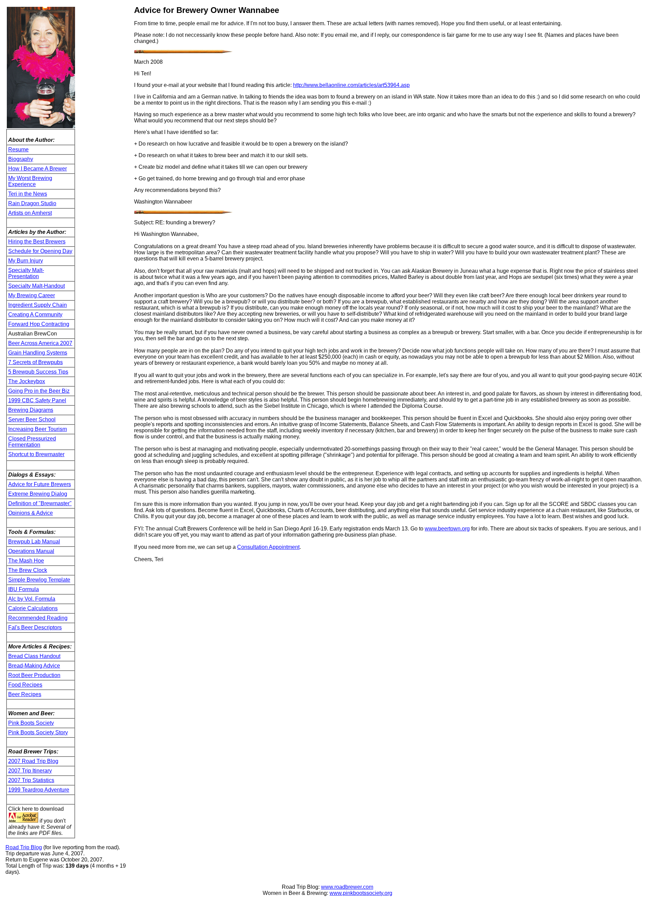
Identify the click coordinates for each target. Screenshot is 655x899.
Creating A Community (35, 314)
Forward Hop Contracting (38, 324)
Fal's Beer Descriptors (35, 627)
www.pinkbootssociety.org (361, 893)
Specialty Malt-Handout (36, 286)
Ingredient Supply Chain (37, 305)
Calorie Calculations (33, 608)
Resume (18, 149)
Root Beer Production (34, 675)
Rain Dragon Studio (32, 203)
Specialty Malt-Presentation (26, 273)
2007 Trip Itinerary (30, 771)
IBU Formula (23, 589)
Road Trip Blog (23, 847)
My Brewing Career (31, 295)
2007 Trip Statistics (31, 780)
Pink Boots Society (31, 723)
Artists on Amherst (30, 213)
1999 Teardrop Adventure (38, 790)
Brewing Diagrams (30, 410)
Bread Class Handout (34, 656)
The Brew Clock (27, 570)
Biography (20, 159)
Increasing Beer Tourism (37, 429)
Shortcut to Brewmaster (36, 454)
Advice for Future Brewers (39, 484)
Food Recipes (25, 685)
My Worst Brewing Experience (30, 181)
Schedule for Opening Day (40, 251)
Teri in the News (27, 194)
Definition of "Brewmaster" (40, 503)
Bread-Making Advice (34, 666)
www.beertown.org (447, 528)
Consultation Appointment (268, 547)
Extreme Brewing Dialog (37, 494)
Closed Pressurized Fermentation (32, 442)
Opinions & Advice (30, 513)
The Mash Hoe (26, 561)
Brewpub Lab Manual (34, 541)
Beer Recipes (24, 694)
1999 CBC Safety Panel (37, 400)
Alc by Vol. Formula (31, 599)
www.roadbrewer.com (347, 887)
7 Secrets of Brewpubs (35, 362)
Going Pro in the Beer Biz (39, 391)
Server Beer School (32, 419)
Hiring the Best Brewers (37, 241)
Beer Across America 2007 (40, 343)
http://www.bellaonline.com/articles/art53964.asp (351, 85)
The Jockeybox (26, 381)
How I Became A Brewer (37, 168)
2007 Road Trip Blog (33, 761)
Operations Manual (31, 551)
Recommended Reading (38, 618)
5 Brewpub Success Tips (38, 372)
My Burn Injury (25, 261)
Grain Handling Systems (37, 353)
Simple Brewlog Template (39, 580)
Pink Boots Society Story (38, 732)
